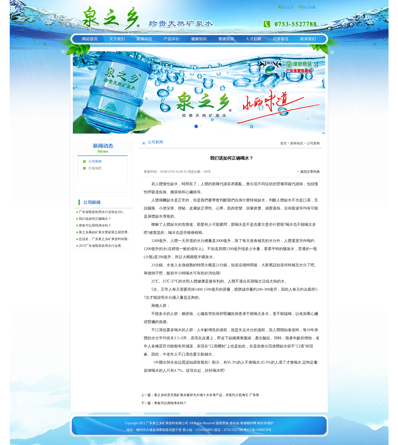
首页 (283, 143)
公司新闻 (95, 161)
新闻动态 (296, 143)
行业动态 (95, 168)
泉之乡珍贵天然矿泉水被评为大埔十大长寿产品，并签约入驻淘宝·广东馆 (206, 395)
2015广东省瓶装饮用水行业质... (101, 246)
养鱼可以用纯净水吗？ (95, 225)
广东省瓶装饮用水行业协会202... (102, 212)
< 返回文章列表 (309, 172)
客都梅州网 (248, 423)
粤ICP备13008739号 (258, 430)
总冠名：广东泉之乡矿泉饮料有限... (104, 239)
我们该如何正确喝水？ (95, 219)
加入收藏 (308, 7)
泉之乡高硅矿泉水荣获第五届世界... (104, 232)
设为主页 (287, 7)
